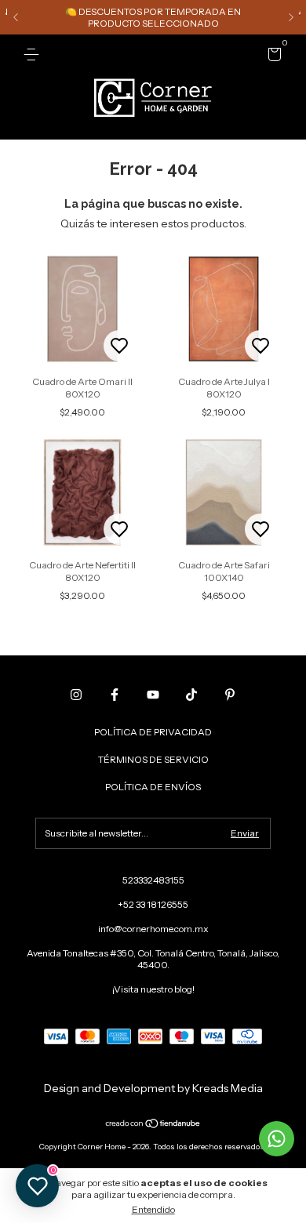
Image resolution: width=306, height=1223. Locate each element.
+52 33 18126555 (153, 904)
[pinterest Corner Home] (230, 694)
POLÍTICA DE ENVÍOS (153, 787)
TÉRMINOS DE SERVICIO (153, 759)
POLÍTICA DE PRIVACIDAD (153, 732)
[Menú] (34, 54)
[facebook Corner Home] (114, 694)
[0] (271, 57)
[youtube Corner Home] (153, 694)
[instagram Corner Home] (76, 694)
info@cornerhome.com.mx (153, 928)
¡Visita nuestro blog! (153, 989)
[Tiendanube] (153, 1125)
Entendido (153, 1209)
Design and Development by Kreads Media (153, 1088)
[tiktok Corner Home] (191, 694)
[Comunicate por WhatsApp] (276, 1138)
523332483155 (153, 880)
